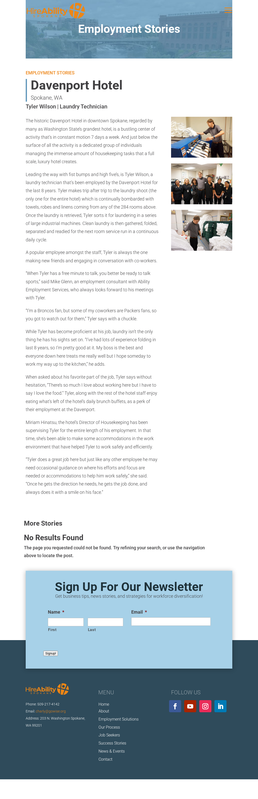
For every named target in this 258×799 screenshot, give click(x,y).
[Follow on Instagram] (205, 706)
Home (104, 704)
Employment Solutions (119, 719)
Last (92, 629)
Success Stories (112, 743)
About (104, 711)
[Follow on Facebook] (175, 706)
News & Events (112, 751)
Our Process (109, 727)
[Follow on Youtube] (190, 706)
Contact (105, 759)
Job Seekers (109, 735)
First (52, 629)
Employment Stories (184, 783)
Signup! (50, 653)
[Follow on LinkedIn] (220, 706)
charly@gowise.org (51, 711)
